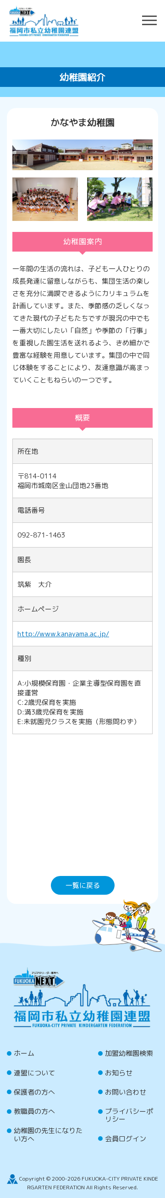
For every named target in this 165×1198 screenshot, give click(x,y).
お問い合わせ (125, 1092)
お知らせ (118, 1073)
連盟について (34, 1073)
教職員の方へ (34, 1111)
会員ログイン (125, 1139)
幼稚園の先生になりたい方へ (48, 1134)
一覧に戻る (83, 885)
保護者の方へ (34, 1092)
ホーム (24, 1053)
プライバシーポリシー (129, 1115)
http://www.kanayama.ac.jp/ (63, 634)
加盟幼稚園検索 (129, 1053)
